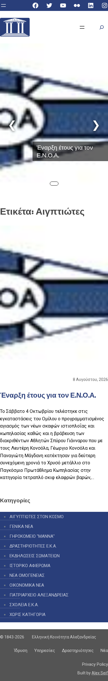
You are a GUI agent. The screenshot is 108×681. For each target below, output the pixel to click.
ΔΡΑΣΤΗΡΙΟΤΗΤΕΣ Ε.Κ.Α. (33, 546)
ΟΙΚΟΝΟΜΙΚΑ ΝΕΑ (27, 585)
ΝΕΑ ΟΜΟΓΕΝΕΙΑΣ (27, 575)
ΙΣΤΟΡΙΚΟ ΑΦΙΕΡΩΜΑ (30, 565)
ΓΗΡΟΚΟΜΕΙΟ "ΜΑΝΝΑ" (32, 536)
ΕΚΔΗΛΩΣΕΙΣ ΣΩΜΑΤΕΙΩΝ (35, 555)
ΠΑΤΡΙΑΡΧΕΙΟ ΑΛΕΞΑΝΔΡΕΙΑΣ (39, 595)
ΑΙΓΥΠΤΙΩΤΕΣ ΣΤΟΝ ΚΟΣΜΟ (37, 516)
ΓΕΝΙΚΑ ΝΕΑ (21, 526)
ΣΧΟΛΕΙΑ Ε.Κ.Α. (24, 604)
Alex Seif (100, 673)
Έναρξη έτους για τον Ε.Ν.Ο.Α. (65, 151)
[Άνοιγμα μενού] (3, 5)
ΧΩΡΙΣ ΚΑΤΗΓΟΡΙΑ (28, 614)
